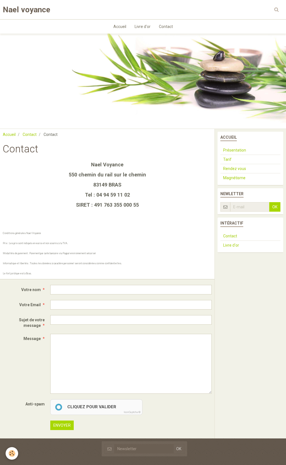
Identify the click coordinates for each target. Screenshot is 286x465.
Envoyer (62, 425)
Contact (166, 26)
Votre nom (31, 289)
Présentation (234, 150)
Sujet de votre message (32, 323)
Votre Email (30, 305)
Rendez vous (234, 168)
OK (274, 207)
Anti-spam (35, 404)
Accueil (119, 26)
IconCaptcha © (132, 412)
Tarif (227, 159)
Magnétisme (234, 178)
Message (32, 338)
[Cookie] (12, 453)
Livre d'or (143, 26)
